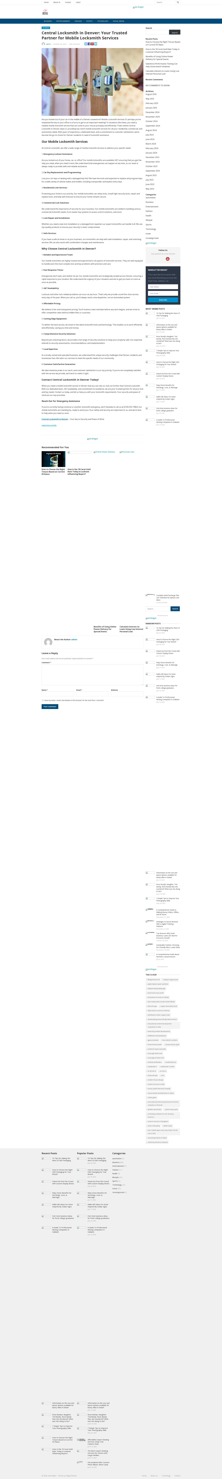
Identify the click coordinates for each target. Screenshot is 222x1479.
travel (148, 233)
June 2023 (150, 184)
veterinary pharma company (158, 1142)
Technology (102, 21)
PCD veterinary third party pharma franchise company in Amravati (163, 1103)
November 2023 (153, 162)
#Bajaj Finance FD (154, 980)
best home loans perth (156, 993)
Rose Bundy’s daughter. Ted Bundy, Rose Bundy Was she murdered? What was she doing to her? (168, 339)
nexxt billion (52, 1476)
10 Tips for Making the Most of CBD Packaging (61, 1159)
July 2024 (149, 134)
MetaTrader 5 (152, 1066)
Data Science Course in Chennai (159, 1010)
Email (79, 690)
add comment (74, 44)
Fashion (78, 21)
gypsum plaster (153, 1040)
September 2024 (153, 125)
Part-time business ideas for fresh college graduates (166, 409)
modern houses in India (156, 1084)
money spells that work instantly (159, 1089)
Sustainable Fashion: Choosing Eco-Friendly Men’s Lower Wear (168, 946)
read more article (49, 425)
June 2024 (150, 139)
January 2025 (151, 107)
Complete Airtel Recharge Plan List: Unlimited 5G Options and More (167, 597)
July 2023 (149, 180)
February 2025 (152, 103)
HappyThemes (71, 1476)
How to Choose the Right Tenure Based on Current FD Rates (53, 471)
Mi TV (162, 1075)
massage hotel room (155, 1053)
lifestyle (149, 220)
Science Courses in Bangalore (158, 1121)
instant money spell (172, 1044)
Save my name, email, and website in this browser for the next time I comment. (74, 700)
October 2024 (151, 121)
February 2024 (152, 148)
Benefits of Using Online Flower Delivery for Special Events (105, 629)
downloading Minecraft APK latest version (162, 1019)
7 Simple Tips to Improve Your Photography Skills (167, 351)
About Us (56, 2)
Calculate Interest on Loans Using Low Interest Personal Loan (131, 629)
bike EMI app (152, 1006)
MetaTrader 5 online (167, 1066)
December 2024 (152, 112)
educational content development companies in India (159, 1025)
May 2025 (150, 98)
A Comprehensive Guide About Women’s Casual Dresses (167, 955)
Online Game (152, 1097)
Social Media (118, 21)
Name (45, 690)
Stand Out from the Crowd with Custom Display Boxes (168, 375)
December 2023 (152, 157)
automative (151, 197)
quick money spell (171, 1109)
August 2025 (151, 94)
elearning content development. (159, 1031)
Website (114, 690)
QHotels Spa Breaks (154, 1109)
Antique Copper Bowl (170, 980)
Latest (78, 2)
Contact (68, 2)
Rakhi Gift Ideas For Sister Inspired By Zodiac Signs (166, 398)
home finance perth (155, 1044)
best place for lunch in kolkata (158, 997)
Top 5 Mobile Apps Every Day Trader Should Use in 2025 (163, 1131)
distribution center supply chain (159, 1015)
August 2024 (151, 130)
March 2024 (151, 143)
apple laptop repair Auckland (158, 984)
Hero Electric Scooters (169, 1040)
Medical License (170, 1062)
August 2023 (151, 175)
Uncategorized (152, 238)
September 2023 (153, 171)
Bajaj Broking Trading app (156, 988)
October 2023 (151, 166)
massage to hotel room (156, 1058)
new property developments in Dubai (161, 1093)
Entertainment (63, 21)
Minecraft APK (152, 1075)
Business (48, 21)
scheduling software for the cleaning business (160, 1115)
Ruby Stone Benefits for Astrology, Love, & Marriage (166, 386)
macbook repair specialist (157, 1049)
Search (149, 28)
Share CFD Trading (154, 1126)
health (148, 215)
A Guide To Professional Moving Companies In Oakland (167, 421)
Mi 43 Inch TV (152, 1071)
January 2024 (151, 153)
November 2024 (153, 116)
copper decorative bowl (168, 1006)
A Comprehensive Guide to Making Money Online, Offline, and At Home (167, 912)
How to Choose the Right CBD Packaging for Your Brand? (167, 363)
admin (48, 44)
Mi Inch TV (163, 1071)
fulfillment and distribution (157, 1036)
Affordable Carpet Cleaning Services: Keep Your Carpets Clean (98, 1441)
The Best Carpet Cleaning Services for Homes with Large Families (98, 1453)
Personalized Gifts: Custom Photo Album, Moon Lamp (98, 1463)
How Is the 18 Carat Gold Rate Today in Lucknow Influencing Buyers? (79, 471)
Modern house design (155, 1080)
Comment (46, 662)
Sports (89, 21)
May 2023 (150, 189)
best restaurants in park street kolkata (161, 1002)
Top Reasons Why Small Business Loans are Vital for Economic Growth (166, 935)
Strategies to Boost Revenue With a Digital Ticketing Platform (167, 924)
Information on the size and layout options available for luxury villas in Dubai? (166, 327)
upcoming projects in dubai (157, 1138)
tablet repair (167, 1126)
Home (46, 2)
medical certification (155, 1062)
